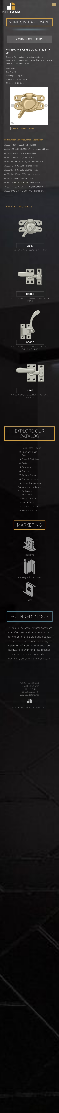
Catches (26, 471)
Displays (29, 554)
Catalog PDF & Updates (29, 577)
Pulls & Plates (29, 475)
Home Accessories (31, 483)
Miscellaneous (29, 498)
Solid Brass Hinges (31, 448)
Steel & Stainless (30, 459)
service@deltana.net (29, 695)
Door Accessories (30, 479)
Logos (29, 600)
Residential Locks (31, 510)
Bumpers (26, 467)
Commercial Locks (31, 506)
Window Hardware (31, 487)
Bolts (24, 463)
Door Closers (28, 502)
